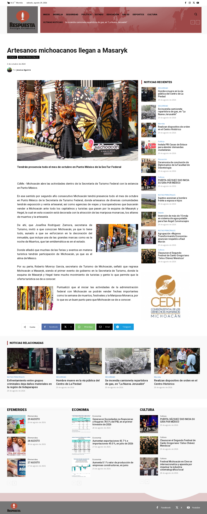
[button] (195, 14)
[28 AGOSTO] (16, 446)
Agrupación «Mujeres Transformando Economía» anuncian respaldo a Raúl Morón (172, 237)
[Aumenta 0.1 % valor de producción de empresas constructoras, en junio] (81, 467)
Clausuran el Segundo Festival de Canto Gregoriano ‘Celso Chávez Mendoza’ (173, 256)
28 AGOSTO (34, 441)
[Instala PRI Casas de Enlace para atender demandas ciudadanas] (148, 148)
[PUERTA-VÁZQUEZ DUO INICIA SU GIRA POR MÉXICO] (148, 183)
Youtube (196, 507)
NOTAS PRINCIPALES (28, 57)
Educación (162, 159)
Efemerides (33, 416)
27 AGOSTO (34, 462)
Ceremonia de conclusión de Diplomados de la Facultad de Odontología (174, 165)
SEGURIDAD (163, 88)
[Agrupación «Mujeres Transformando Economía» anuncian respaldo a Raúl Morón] (148, 237)
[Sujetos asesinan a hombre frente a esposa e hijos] (148, 201)
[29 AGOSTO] (16, 424)
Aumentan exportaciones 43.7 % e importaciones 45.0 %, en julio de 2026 (113, 442)
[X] (194, 3)
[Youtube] (198, 3)
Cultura (161, 177)
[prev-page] (9, 483)
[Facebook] (186, 3)
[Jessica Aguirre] (10, 70)
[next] (198, 22)
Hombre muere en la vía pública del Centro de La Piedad (170, 94)
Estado (12, 57)
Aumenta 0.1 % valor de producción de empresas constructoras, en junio (113, 464)
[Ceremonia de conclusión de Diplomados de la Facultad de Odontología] (148, 165)
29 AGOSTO (34, 419)
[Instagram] (190, 3)
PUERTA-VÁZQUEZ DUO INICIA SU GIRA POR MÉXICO (173, 181)
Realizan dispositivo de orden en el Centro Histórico (89, 22)
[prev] (193, 22)
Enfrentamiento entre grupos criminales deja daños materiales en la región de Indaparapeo (29, 384)
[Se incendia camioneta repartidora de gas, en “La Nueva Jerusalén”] (148, 112)
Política (161, 141)
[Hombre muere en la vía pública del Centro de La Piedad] (148, 94)
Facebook (166, 507)
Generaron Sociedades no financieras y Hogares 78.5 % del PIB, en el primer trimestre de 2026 (113, 422)
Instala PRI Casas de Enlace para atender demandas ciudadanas (172, 147)
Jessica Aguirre (23, 70)
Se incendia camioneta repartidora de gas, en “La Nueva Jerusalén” (171, 112)
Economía (97, 416)
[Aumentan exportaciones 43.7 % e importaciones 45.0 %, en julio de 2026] (81, 446)
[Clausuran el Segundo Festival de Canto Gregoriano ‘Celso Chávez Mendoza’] (148, 256)
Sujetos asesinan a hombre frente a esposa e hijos (172, 199)
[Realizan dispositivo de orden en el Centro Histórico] (148, 130)
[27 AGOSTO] (16, 467)
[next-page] (14, 483)
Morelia (161, 123)
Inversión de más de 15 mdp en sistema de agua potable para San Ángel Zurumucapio (173, 219)
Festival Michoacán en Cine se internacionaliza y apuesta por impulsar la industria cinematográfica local (176, 465)
